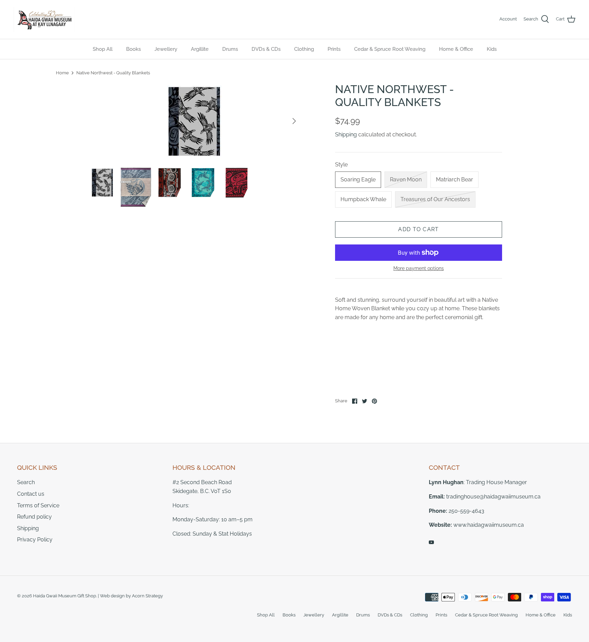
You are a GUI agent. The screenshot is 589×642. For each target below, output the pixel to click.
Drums (230, 49)
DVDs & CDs (266, 49)
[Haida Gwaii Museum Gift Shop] (44, 19)
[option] (194, 121)
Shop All (102, 49)
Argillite (200, 49)
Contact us (30, 494)
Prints (334, 49)
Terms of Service (38, 505)
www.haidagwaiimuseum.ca (488, 525)
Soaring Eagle (358, 179)
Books (133, 49)
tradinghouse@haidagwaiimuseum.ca (493, 496)
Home (62, 72)
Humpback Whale (363, 199)
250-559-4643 (466, 511)
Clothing (304, 49)
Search (26, 482)
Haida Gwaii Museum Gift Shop (64, 595)
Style (341, 164)
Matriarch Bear (454, 179)
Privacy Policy (34, 539)
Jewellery (165, 49)
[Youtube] (431, 542)
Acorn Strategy (147, 595)
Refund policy (34, 516)
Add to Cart (418, 229)
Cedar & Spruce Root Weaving (389, 49)
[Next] (294, 121)
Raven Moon (406, 179)
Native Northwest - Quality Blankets (113, 72)
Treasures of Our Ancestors (435, 199)
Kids (492, 49)
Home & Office (456, 49)
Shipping (346, 134)
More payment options (418, 268)
